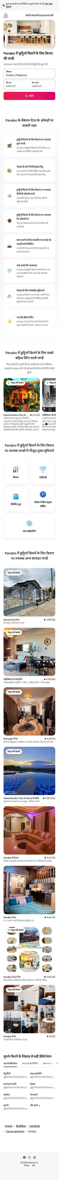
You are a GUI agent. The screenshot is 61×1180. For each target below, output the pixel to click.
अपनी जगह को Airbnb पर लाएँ (39, 15)
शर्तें (33, 1165)
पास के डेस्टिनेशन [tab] (10, 1063)
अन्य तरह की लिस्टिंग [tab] (30, 1063)
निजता (26, 1165)
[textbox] (16, 86)
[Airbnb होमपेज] (6, 15)
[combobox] (29, 75)
